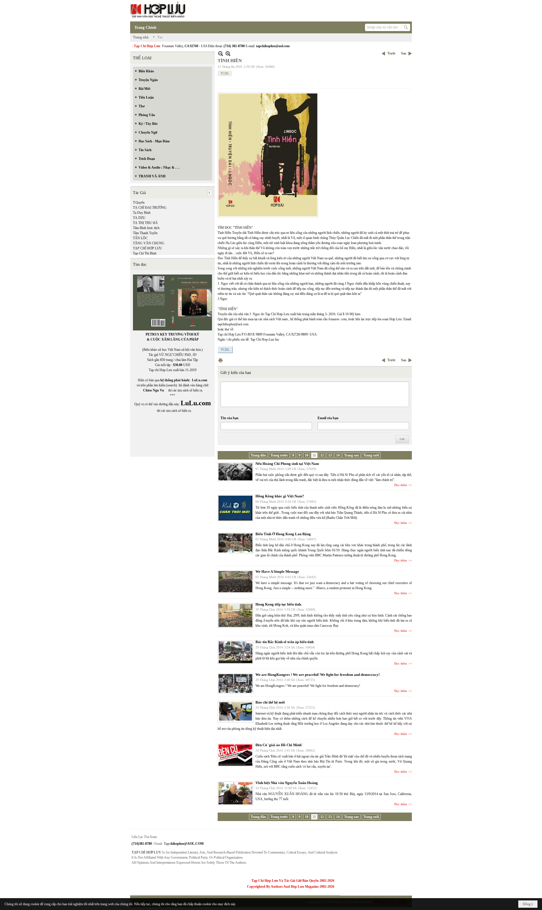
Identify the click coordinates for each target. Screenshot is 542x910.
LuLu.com (199, 380)
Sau (403, 53)
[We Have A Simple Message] (235, 581)
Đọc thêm (400, 485)
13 (330, 455)
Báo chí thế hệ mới (270, 702)
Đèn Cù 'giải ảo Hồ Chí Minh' (279, 745)
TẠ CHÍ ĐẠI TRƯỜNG (150, 208)
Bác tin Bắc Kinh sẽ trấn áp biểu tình (284, 642)
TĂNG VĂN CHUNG (148, 243)
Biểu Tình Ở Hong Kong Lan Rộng (283, 534)
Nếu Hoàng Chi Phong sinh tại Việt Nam (287, 463)
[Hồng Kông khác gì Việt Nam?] (235, 508)
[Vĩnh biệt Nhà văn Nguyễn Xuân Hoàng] (235, 793)
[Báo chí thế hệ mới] (235, 712)
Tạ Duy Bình (141, 213)
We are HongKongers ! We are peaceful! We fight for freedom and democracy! (317, 674)
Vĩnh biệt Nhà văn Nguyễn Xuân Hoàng (286, 783)
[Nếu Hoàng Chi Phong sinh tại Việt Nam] (235, 471)
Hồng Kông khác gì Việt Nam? (279, 496)
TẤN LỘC (140, 238)
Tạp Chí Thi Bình (144, 253)
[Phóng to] (228, 53)
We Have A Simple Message (277, 571)
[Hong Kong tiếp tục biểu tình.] (235, 615)
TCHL (224, 73)
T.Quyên (139, 202)
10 (306, 455)
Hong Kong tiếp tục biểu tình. (278, 604)
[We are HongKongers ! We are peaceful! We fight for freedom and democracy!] (235, 683)
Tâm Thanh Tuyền (145, 233)
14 (338, 455)
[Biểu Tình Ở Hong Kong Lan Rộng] (235, 543)
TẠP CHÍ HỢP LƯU (147, 248)
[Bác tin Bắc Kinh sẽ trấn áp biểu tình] (235, 652)
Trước (391, 53)
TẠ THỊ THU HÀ (145, 223)
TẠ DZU (139, 218)
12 (322, 455)
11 (314, 455)
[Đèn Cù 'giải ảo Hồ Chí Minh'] (235, 755)
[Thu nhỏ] (221, 53)
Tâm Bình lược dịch (146, 228)
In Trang (220, 360)
